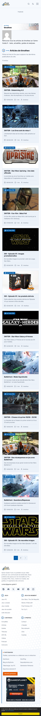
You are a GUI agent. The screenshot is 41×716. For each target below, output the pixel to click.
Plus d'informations (10, 710)
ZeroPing (23, 659)
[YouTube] (18, 589)
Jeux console (6, 603)
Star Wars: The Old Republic (30, 599)
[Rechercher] (29, 4)
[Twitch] (23, 589)
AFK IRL (4, 635)
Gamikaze (6, 659)
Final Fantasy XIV (26, 606)
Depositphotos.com (26, 662)
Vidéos (4, 638)
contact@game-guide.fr (9, 584)
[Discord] (8, 589)
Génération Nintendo (26, 665)
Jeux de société (6, 609)
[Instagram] (33, 589)
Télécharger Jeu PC (9, 665)
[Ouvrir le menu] (37, 4)
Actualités (5, 621)
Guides (4, 628)
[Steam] (3, 589)
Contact (23, 621)
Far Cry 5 (24, 609)
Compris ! (20, 713)
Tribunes (4, 631)
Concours (4, 645)
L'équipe (24, 625)
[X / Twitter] (13, 589)
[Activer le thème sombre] (33, 4)
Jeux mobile (5, 606)
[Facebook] (28, 589)
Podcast (4, 641)
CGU (22, 631)
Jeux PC (4, 599)
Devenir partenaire (10, 673)
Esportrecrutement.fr (9, 669)
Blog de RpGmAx (8, 662)
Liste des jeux (6, 612)
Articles (4, 625)
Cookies (23, 635)
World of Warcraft (27, 603)
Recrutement (25, 628)
